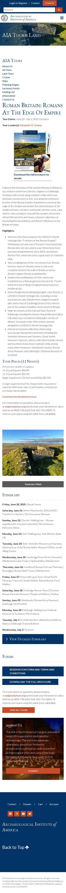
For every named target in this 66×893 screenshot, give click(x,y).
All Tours (7, 69)
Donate (49, 3)
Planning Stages (10, 84)
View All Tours (18, 710)
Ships (5, 80)
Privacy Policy (28, 884)
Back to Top (13, 847)
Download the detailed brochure (19, 396)
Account (54, 804)
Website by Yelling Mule (44, 884)
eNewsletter (9, 95)
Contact (35, 3)
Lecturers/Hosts (11, 88)
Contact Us (8, 99)
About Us (7, 66)
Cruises (6, 77)
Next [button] (59, 452)
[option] (33, 452)
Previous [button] (6, 452)
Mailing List (8, 92)
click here (50, 413)
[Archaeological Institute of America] (5, 15)
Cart (40, 804)
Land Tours (8, 73)
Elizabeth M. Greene (31, 125)
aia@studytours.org (15, 406)
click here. (50, 702)
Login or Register (18, 3)
